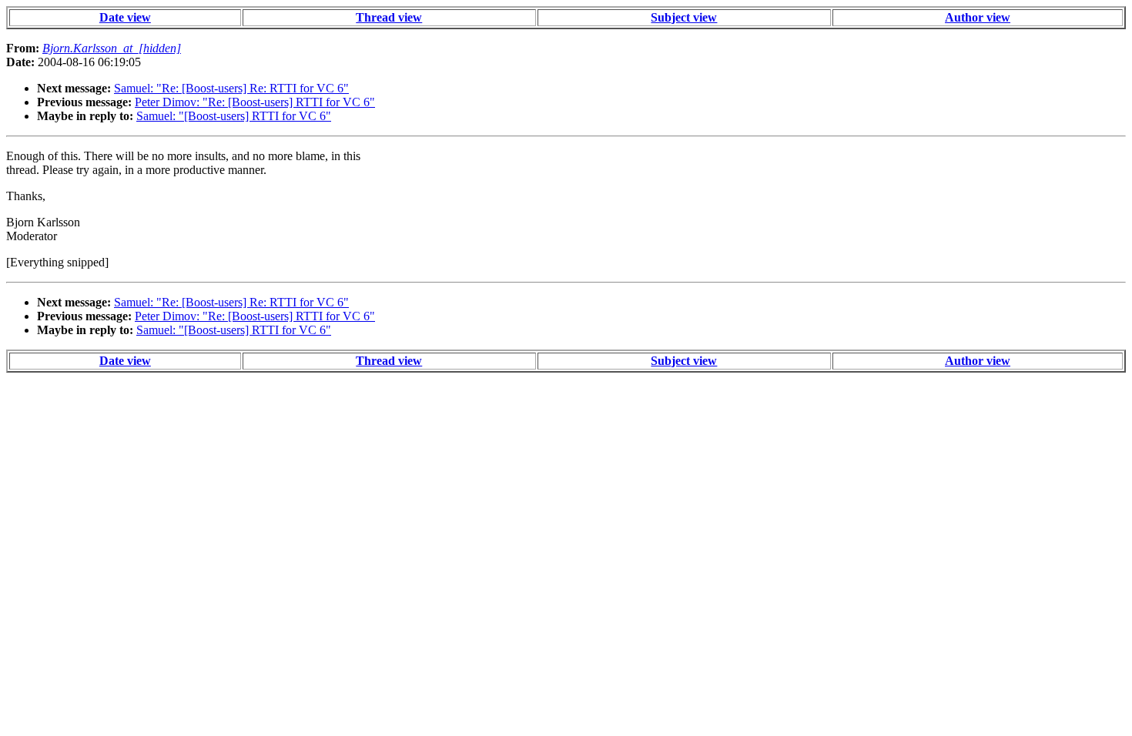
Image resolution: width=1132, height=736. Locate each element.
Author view (977, 17)
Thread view (389, 17)
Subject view (684, 17)
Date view (125, 17)
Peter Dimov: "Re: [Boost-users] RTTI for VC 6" (255, 102)
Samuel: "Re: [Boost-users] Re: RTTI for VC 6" (231, 88)
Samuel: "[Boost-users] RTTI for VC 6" (233, 115)
